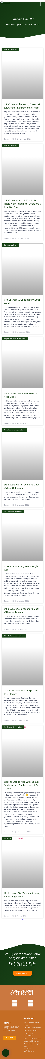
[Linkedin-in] (23, 1003)
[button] (42, 4)
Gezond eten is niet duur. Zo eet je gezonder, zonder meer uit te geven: (21, 785)
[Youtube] (15, 1003)
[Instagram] (30, 1003)
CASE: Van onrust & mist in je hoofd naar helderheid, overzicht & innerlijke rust (22, 203)
